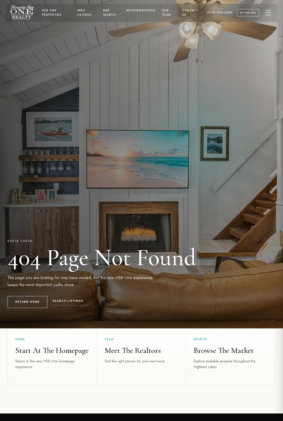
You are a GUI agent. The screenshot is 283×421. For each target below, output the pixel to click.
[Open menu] (268, 13)
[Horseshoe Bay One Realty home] (22, 12)
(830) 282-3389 (219, 13)
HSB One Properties (51, 12)
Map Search (109, 12)
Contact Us (190, 12)
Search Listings (68, 301)
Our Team (166, 12)
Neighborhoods (140, 10)
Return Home (27, 302)
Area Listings (84, 12)
